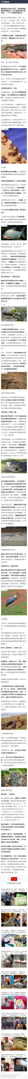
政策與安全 (7, 1076)
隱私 (13, 1076)
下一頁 (14, 879)
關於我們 (2, 1076)
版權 (15, 1076)
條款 (11, 1076)
